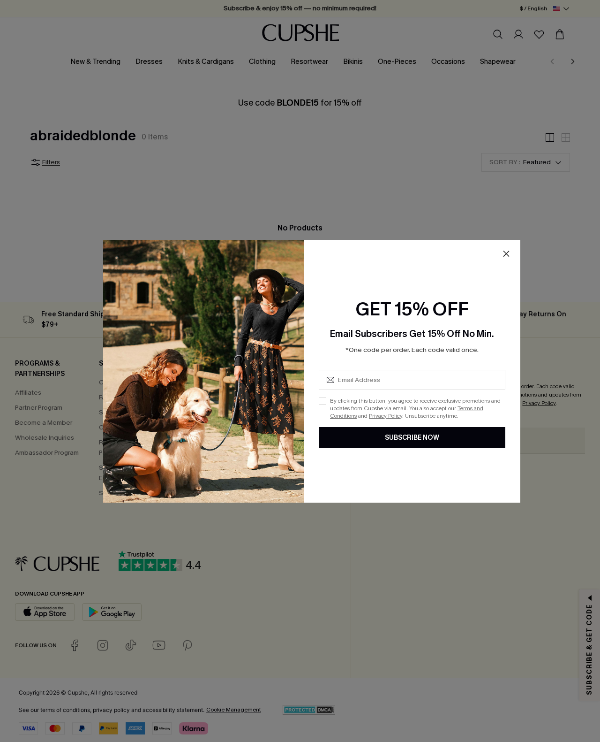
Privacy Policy (385, 416)
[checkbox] (322, 401)
